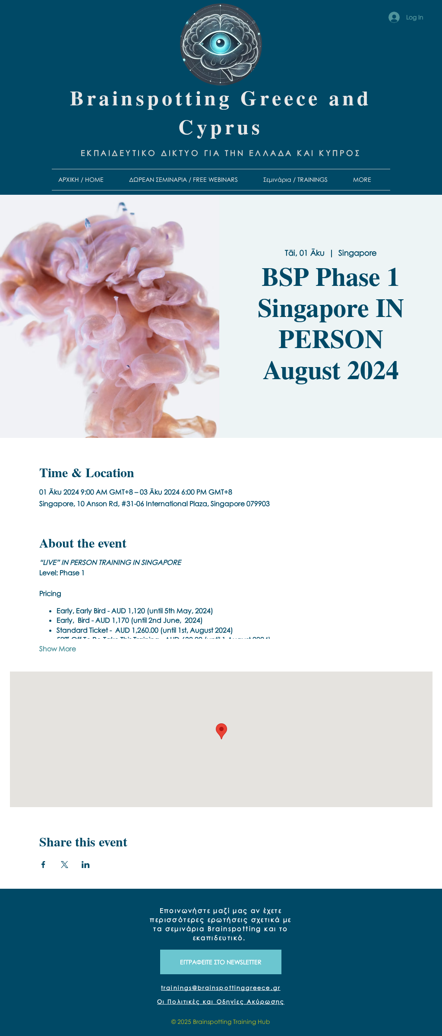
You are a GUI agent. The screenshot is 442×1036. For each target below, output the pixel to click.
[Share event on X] (64, 864)
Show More (57, 648)
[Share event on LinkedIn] (86, 864)
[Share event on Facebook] (43, 864)
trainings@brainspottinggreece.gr (221, 987)
